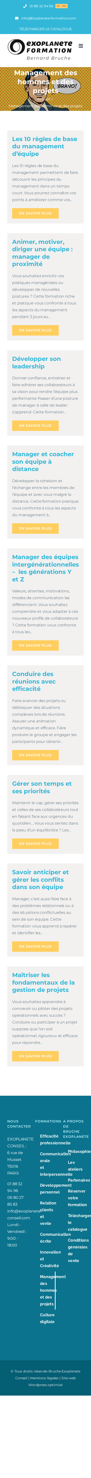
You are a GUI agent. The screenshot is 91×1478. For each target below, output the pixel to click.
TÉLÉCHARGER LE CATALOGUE (45, 29)
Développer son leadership (36, 362)
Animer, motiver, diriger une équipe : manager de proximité (42, 253)
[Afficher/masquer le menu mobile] (81, 45)
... (71, 199)
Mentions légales (44, 1378)
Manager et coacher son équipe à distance (43, 461)
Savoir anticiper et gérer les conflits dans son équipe (40, 879)
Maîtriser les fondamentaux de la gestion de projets (43, 982)
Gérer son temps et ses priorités (42, 787)
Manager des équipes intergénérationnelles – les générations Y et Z (45, 568)
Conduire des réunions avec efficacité (34, 681)
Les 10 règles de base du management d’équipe (44, 146)
